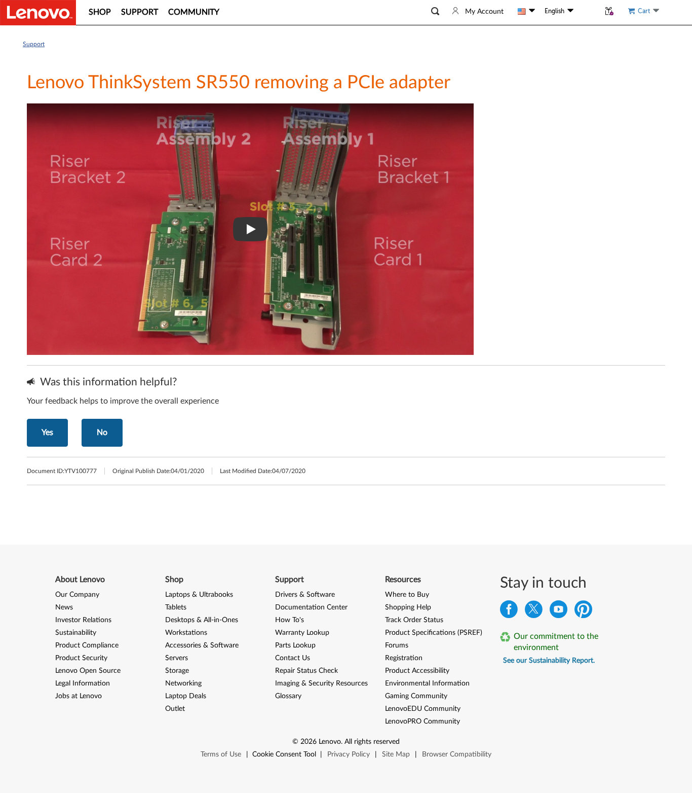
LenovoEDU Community (422, 708)
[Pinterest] (583, 612)
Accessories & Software (202, 645)
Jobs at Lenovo (78, 696)
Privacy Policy (348, 754)
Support (34, 44)
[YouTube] (558, 612)
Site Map (396, 754)
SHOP (100, 12)
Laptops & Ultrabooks (199, 594)
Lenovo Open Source (88, 670)
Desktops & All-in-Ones (201, 620)
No (102, 432)
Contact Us (292, 658)
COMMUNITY (193, 12)
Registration (403, 658)
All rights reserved (372, 741)
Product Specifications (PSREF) (433, 632)
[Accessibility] (587, 11)
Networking (183, 683)
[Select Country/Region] (526, 11)
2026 (308, 741)
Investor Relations (83, 620)
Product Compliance (87, 645)
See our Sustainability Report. (549, 660)
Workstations (186, 632)
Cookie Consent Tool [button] (284, 754)
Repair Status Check (306, 670)
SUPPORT (139, 12)
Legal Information (82, 683)
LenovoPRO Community (422, 721)
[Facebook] (509, 612)
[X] (534, 612)
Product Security (81, 658)
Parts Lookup (295, 645)
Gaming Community (416, 696)
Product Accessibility (417, 670)
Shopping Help (408, 607)
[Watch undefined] (250, 229)
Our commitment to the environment (556, 642)
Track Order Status (414, 620)
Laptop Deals (185, 696)
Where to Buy (407, 594)
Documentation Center (311, 607)
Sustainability (75, 632)
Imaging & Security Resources (321, 683)
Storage (177, 670)
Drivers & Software (305, 594)
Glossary (288, 696)
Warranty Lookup (302, 632)
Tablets (175, 607)
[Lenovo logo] (38, 12)
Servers (176, 658)
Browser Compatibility (456, 754)
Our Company (77, 594)
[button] (435, 11)
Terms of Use (221, 754)
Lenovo (330, 741)
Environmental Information (427, 683)
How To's (289, 620)
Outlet (175, 708)
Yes (47, 432)
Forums (396, 645)
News (64, 607)
